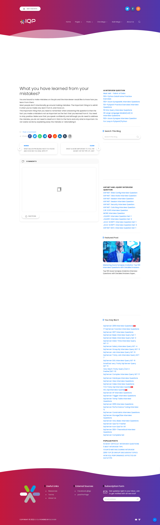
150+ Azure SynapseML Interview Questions (121, 101)
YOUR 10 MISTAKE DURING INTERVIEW (118, 449)
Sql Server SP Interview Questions (117, 392)
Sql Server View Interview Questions (118, 381)
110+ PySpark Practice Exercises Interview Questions (121, 105)
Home (68, 22)
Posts (89, 22)
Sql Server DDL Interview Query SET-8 (119, 360)
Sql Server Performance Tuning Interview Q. (120, 408)
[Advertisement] (80, 60)
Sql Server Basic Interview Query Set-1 (119, 335)
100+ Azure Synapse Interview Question (120, 118)
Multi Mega (116, 22)
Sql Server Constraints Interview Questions (121, 412)
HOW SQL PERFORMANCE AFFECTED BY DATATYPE (119, 456)
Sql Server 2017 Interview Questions (118, 332)
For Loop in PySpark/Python (115, 121)
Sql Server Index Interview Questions (118, 384)
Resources (52, 491)
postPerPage (83, 494)
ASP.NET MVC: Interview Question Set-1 (119, 228)
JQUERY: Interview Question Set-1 (117, 216)
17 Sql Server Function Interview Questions (121, 329)
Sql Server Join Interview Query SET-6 (119, 352)
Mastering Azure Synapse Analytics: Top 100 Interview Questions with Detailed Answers (121, 266)
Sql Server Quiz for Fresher (114, 423)
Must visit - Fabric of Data (114, 93)
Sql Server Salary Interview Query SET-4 (120, 346)
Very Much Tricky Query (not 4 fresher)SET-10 (116, 370)
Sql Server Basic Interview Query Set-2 (119, 338)
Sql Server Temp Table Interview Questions (117, 399)
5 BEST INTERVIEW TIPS (113, 446)
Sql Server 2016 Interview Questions (118, 404)
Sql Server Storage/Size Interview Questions (117, 416)
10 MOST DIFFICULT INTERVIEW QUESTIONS (121, 444)
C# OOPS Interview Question (115, 210)
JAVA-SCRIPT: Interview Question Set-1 (119, 222)
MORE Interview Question (114, 213)
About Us (130, 22)
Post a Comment (29, 132)
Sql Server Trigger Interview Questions (119, 395)
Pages (77, 22)
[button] (30, 136)
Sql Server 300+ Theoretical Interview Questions (119, 430)
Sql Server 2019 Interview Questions (118, 326)
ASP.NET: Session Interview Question (118, 198)
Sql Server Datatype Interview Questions (120, 378)
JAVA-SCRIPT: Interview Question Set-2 (120, 225)
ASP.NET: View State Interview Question (119, 195)
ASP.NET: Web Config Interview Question (120, 192)
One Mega (101, 22)
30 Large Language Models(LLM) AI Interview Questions (118, 114)
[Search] (139, 22)
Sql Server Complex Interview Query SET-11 (121, 374)
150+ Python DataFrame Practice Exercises (117, 97)
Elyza (37, 519)
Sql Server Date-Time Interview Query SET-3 (119, 342)
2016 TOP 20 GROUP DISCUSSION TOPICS (120, 452)
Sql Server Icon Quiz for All (114, 426)
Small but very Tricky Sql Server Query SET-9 (119, 364)
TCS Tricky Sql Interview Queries (117, 387)
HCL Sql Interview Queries (114, 390)
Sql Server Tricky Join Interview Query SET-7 (121, 356)
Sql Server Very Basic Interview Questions (121, 421)
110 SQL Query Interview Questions (117, 110)
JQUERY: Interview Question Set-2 (117, 219)
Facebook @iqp (84, 491)
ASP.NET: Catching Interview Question (119, 207)
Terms (51, 494)
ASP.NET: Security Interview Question (118, 204)
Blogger (52, 519)
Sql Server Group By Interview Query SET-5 (121, 349)
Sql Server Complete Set (113, 435)
